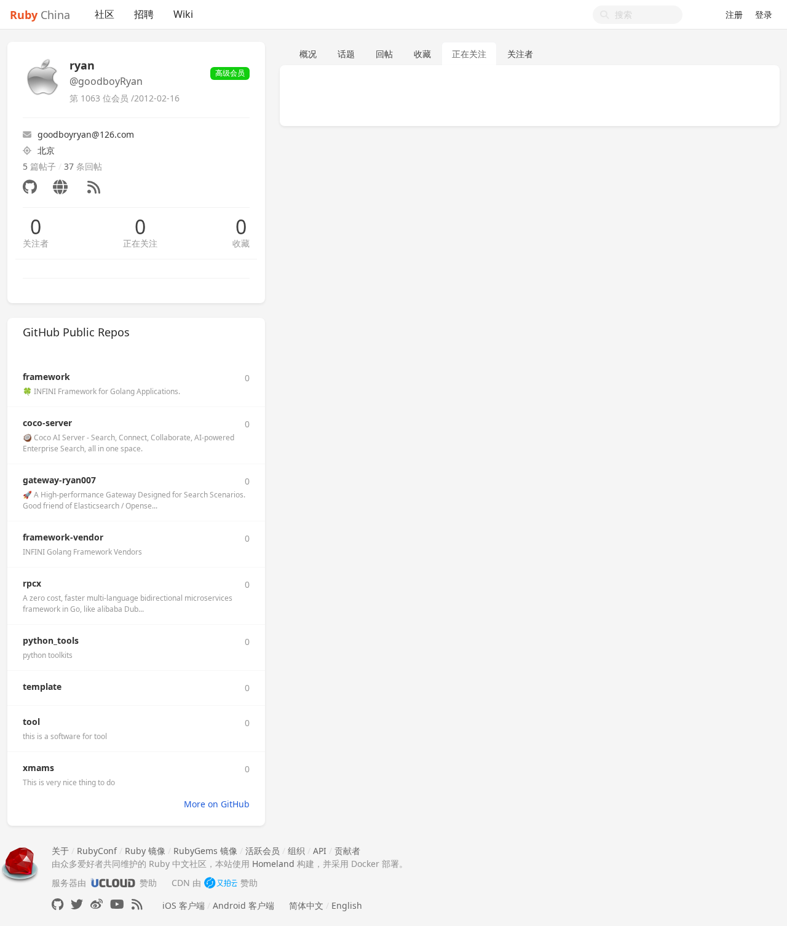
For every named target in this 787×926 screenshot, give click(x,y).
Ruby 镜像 (145, 851)
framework (46, 376)
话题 (346, 54)
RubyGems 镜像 (205, 851)
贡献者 (347, 851)
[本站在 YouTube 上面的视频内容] (117, 904)
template (42, 686)
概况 (308, 54)
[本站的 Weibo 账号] (96, 904)
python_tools (51, 640)
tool (31, 721)
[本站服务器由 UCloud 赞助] (113, 882)
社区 (104, 14)
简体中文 (306, 905)
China (40, 14)
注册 (734, 14)
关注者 (36, 243)
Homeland (273, 863)
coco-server (47, 423)
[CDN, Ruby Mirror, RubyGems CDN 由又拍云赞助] (221, 882)
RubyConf (97, 851)
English (346, 905)
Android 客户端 (243, 905)
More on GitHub (217, 804)
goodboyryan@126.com (86, 134)
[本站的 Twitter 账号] (77, 904)
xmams (38, 768)
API (319, 851)
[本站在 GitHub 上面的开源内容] (57, 904)
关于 (60, 851)
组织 (296, 851)
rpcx (32, 583)
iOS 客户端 (183, 905)
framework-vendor (63, 537)
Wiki (183, 14)
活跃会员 (262, 851)
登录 (763, 14)
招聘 (144, 14)
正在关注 (140, 243)
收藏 (241, 243)
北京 (46, 150)
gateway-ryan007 (59, 480)
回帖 (384, 54)
